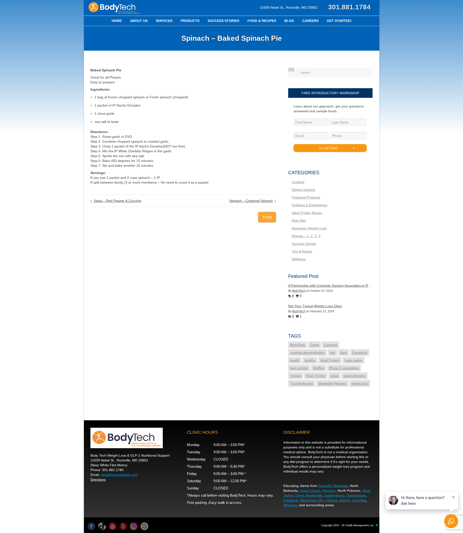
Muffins (318, 368)
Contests (330, 345)
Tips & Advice (302, 251)
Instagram (134, 526)
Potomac (329, 491)
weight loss (359, 383)
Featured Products (306, 197)
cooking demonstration (307, 352)
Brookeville (314, 495)
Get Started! (339, 21)
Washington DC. (312, 500)
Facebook (359, 352)
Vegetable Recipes (332, 383)
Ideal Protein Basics (307, 213)
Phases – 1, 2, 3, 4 (306, 236)
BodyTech (298, 291)
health (295, 360)
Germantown (356, 495)
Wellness (299, 259)
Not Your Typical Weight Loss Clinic (315, 306)
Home (117, 21)
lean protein (299, 368)
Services (164, 21)
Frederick (290, 500)
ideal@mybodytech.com (119, 475)
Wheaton (290, 505)
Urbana (332, 500)
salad (334, 376)
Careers (310, 21)
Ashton (344, 500)
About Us (139, 21)
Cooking (298, 182)
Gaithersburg (334, 495)
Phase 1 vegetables (344, 368)
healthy (309, 360)
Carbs (314, 345)
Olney (299, 495)
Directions (98, 479)
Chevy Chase (310, 491)
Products (190, 21)
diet (332, 352)
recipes (295, 376)
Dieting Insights (303, 190)
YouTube (112, 526)
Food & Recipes (261, 21)
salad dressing (354, 376)
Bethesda (341, 486)
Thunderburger (301, 383)
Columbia (359, 500)
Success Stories (223, 21)
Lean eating (353, 360)
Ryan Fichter (316, 376)
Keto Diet (299, 220)
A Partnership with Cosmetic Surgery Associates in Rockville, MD (330, 285)
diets (343, 352)
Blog (289, 21)
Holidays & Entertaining (309, 205)
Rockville (325, 486)
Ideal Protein (330, 360)
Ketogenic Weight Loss (309, 228)
